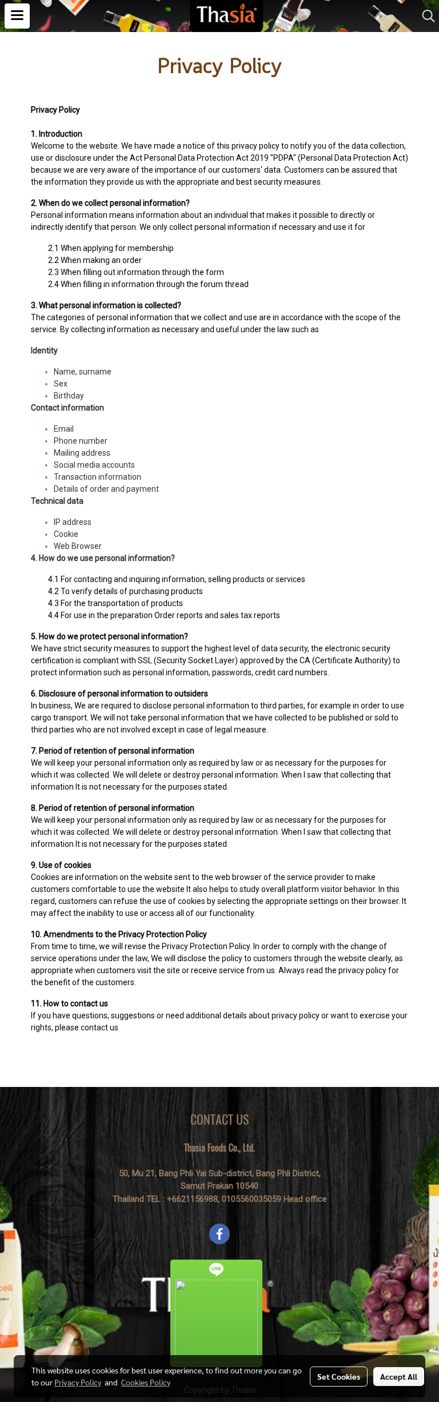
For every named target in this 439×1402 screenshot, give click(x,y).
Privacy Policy (77, 1382)
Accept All (398, 1376)
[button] (424, 16)
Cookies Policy (145, 1382)
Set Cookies (338, 1376)
